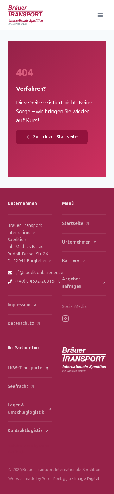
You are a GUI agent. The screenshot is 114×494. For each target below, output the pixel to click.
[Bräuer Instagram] (65, 318)
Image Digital (86, 478)
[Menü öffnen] (100, 15)
